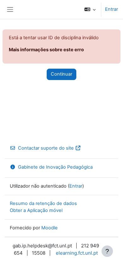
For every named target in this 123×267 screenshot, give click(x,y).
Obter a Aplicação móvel (36, 210)
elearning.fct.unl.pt (77, 253)
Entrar (111, 9)
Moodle (49, 228)
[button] (90, 9)
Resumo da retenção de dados (43, 203)
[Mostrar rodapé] (107, 251)
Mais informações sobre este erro (46, 50)
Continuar (61, 74)
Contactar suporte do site (46, 148)
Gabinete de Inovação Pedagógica (55, 167)
